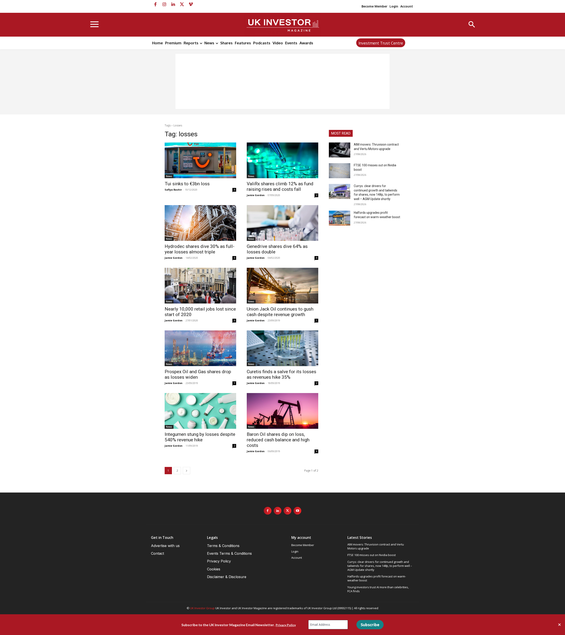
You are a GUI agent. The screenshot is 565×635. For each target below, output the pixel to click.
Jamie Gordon (256, 195)
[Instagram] (164, 4)
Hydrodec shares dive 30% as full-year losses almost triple (199, 249)
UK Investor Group (202, 608)
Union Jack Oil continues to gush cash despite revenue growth (280, 311)
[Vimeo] (190, 4)
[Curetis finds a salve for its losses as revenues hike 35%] (282, 348)
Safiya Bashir (173, 189)
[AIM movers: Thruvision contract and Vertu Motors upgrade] (339, 149)
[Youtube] (297, 511)
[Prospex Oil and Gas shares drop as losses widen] (200, 348)
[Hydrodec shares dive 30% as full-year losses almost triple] (200, 223)
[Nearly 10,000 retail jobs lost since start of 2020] (200, 285)
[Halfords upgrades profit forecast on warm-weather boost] (339, 218)
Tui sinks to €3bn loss (187, 183)
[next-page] (186, 470)
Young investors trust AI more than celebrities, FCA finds (378, 589)
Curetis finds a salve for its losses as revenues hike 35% (281, 374)
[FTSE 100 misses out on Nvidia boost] (339, 170)
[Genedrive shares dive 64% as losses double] (282, 223)
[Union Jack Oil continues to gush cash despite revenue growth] (282, 285)
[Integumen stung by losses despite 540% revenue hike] (200, 411)
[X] (181, 4)
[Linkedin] (173, 4)
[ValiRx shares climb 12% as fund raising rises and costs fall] (282, 160)
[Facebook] (155, 4)
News (169, 176)
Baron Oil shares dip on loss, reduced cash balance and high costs (278, 440)
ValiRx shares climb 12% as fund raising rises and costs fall (280, 186)
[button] (471, 24)
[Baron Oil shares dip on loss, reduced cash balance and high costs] (282, 411)
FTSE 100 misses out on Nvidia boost (371, 555)
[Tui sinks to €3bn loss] (200, 160)
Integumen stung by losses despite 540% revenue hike (200, 437)
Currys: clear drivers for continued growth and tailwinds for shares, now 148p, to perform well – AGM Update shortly (379, 566)
